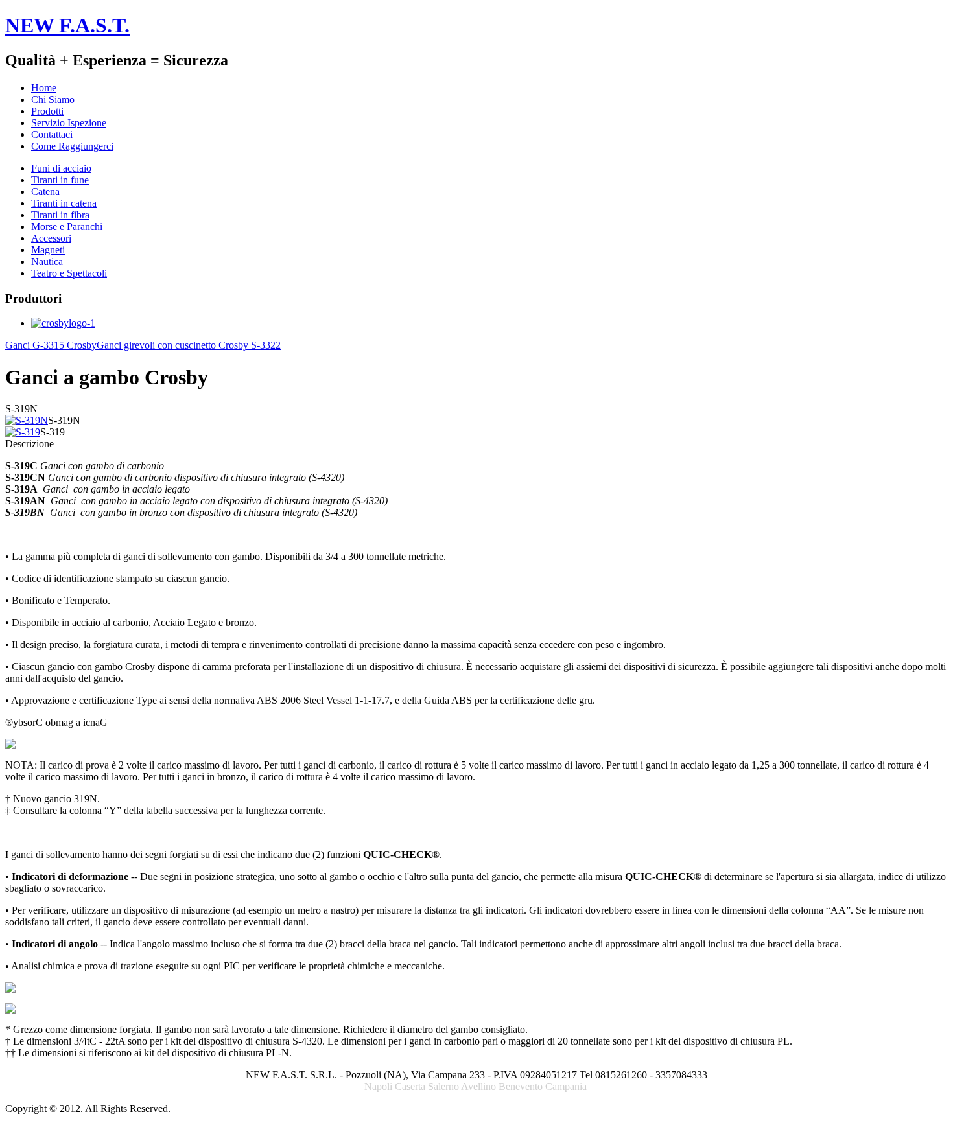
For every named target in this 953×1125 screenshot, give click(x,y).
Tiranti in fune (60, 179)
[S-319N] (26, 420)
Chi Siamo (53, 99)
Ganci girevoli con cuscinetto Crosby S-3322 (189, 345)
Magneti (48, 249)
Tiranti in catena (64, 203)
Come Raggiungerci (72, 146)
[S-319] (22, 431)
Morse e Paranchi (66, 226)
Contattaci (52, 134)
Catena (45, 191)
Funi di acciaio (61, 168)
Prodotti (47, 111)
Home (43, 87)
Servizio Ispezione (68, 122)
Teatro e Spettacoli (69, 273)
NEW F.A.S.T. (67, 25)
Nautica (47, 261)
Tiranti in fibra (60, 214)
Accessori (51, 238)
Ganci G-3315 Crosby (51, 345)
